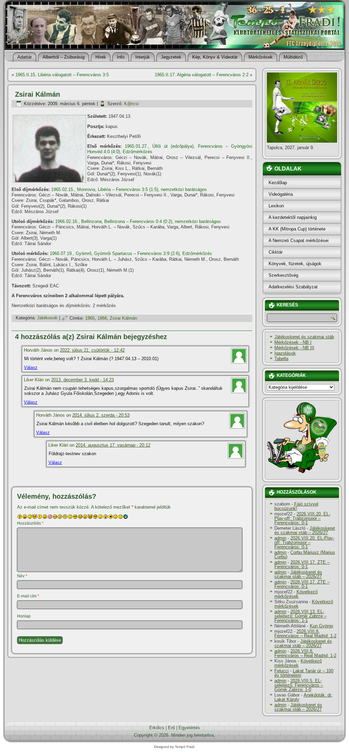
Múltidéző (293, 57)
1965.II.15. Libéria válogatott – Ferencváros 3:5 (62, 74)
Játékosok (47, 318)
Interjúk (142, 57)
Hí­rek (100, 57)
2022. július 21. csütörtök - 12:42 (92, 350)
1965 (90, 318)
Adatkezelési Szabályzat (293, 286)
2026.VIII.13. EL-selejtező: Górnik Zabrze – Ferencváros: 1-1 (300, 616)
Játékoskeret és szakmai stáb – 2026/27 (304, 530)
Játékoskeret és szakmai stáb (304, 336)
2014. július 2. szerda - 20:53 (101, 415)
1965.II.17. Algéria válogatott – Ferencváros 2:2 (201, 74)
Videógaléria (281, 194)
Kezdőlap (278, 182)
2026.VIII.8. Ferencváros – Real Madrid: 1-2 (305, 633)
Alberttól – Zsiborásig (64, 57)
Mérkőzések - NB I (293, 342)
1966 (102, 318)
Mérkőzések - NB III (294, 347)
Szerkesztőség (283, 275)
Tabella (281, 358)
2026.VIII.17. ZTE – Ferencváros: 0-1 (302, 564)
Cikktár (276, 252)
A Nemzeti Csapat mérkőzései (299, 240)
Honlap (24, 616)
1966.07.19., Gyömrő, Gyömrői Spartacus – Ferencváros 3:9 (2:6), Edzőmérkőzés (131, 253)
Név (22, 576)
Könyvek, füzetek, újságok (295, 263)
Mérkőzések (260, 57)
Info (120, 57)
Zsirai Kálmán (123, 318)
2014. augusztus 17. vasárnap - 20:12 (113, 445)
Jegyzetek (171, 57)
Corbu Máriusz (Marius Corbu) (304, 554)
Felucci (281, 670)
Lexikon (276, 205)
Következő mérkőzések (296, 594)
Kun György (321, 625)
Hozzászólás (30, 523)
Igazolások (285, 353)
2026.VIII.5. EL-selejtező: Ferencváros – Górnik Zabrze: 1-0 (298, 685)
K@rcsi (131, 103)
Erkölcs (156, 727)
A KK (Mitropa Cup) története (297, 228)
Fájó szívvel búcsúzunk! (296, 506)
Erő (171, 727)
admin (280, 538)
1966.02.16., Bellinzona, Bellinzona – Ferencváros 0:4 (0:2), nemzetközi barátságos (138, 221)
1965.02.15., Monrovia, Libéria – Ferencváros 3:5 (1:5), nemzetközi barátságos (129, 189)
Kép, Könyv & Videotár (215, 57)
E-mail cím (28, 596)
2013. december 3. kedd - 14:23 (82, 379)
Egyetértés (189, 727)
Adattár (24, 57)
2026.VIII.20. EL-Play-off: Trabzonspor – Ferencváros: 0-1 (302, 518)
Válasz (30, 367)
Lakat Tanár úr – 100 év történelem (303, 673)
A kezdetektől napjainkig (293, 217)
